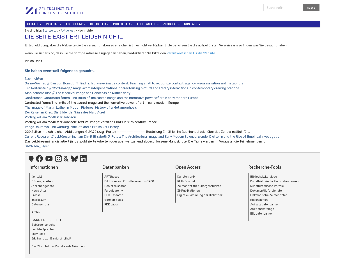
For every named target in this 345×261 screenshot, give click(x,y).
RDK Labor (111, 204)
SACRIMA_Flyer (37, 146)
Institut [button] (52, 24)
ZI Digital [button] (170, 24)
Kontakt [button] (191, 24)
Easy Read (38, 234)
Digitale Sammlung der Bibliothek (199, 195)
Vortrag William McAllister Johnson (50, 117)
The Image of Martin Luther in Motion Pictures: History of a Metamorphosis (81, 108)
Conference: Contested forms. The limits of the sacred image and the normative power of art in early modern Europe (112, 98)
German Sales (113, 199)
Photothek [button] (121, 24)
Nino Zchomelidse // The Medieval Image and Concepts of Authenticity (77, 93)
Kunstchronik (186, 176)
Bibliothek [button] (98, 24)
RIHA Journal (186, 181)
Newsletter (38, 190)
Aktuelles (67, 30)
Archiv (35, 212)
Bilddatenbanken (261, 213)
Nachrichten (34, 78)
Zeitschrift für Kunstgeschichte (199, 186)
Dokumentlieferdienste (266, 190)
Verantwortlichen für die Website (191, 53)
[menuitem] (35, 24)
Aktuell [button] (32, 24)
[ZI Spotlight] (31, 161)
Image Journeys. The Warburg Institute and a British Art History (72, 127)
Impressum (38, 199)
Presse (35, 195)
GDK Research (113, 195)
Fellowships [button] (146, 24)
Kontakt (36, 176)
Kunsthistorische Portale (267, 186)
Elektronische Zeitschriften (269, 195)
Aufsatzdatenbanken (264, 204)
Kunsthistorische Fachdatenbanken (274, 181)
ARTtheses (111, 176)
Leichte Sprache (42, 229)
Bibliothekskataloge (263, 176)
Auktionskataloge (262, 209)
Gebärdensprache (43, 224)
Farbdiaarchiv (113, 190)
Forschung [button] (74, 24)
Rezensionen (259, 199)
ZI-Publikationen (188, 190)
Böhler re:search (115, 186)
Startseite (49, 30)
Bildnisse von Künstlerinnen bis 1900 (129, 181)
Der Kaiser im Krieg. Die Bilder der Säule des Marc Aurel (65, 112)
